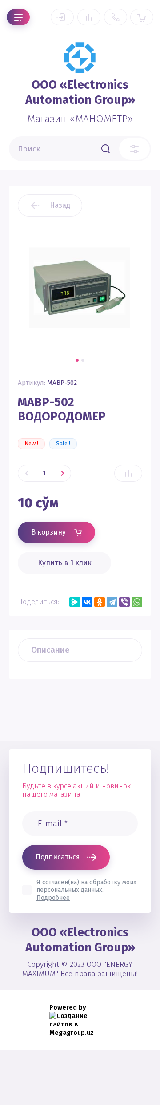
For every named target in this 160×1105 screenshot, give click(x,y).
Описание (50, 650)
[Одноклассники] (99, 602)
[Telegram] (112, 602)
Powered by (67, 1007)
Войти (62, 17)
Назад (60, 205)
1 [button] (77, 360)
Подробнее (53, 898)
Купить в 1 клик (65, 562)
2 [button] (82, 360)
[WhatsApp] (137, 602)
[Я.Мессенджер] (74, 602)
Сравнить (128, 473)
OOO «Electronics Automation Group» (80, 92)
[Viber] (124, 602)
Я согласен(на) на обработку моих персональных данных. (86, 890)
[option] (80, 288)
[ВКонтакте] (87, 602)
